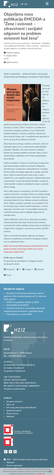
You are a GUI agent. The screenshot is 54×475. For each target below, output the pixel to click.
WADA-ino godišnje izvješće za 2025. (22, 302)
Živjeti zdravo (12, 414)
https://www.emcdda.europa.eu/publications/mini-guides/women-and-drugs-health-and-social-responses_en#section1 (26, 249)
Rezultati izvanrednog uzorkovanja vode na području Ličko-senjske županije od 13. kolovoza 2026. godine (25, 296)
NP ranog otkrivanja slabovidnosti (21, 408)
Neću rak (10, 405)
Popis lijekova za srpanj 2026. (19, 314)
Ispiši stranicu (12, 62)
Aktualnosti (36, 43)
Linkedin (40, 269)
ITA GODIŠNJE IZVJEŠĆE (17, 305)
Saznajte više (40, 473)
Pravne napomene (14, 466)
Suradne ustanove (14, 402)
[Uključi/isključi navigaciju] (47, 4)
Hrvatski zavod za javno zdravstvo (17, 43)
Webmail (10, 463)
